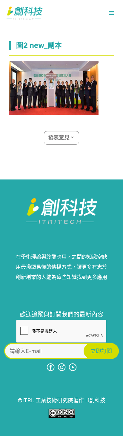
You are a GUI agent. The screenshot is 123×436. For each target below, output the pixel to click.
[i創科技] (24, 13)
